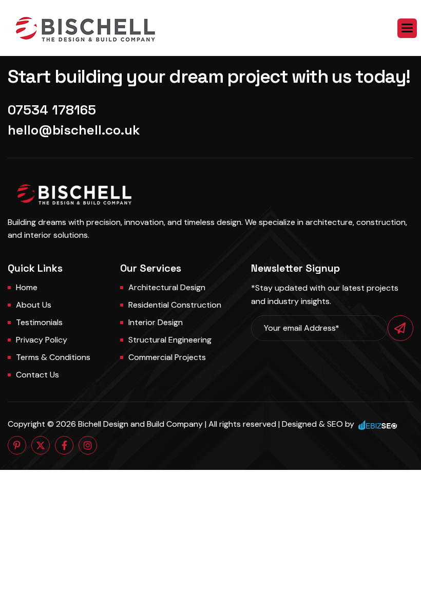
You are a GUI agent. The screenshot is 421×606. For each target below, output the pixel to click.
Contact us (37, 374)
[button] (407, 28)
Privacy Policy (41, 339)
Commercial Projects (167, 357)
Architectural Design (166, 287)
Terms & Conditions (53, 357)
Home (26, 287)
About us (33, 304)
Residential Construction (174, 304)
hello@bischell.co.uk (74, 130)
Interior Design (155, 322)
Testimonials (39, 322)
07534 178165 (52, 110)
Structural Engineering (170, 339)
